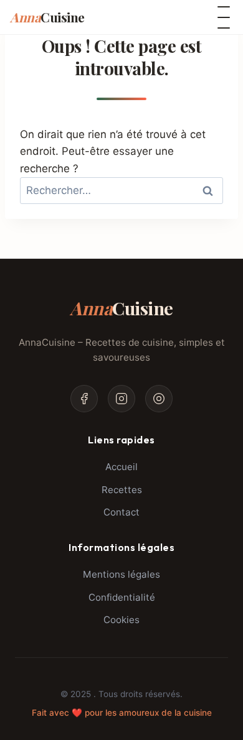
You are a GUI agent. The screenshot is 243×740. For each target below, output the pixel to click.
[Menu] (223, 17)
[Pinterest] (159, 398)
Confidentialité (121, 597)
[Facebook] (84, 398)
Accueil (121, 467)
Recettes (122, 490)
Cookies (121, 620)
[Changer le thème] (200, 17)
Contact (121, 512)
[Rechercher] (175, 17)
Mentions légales (121, 574)
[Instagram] (121, 398)
